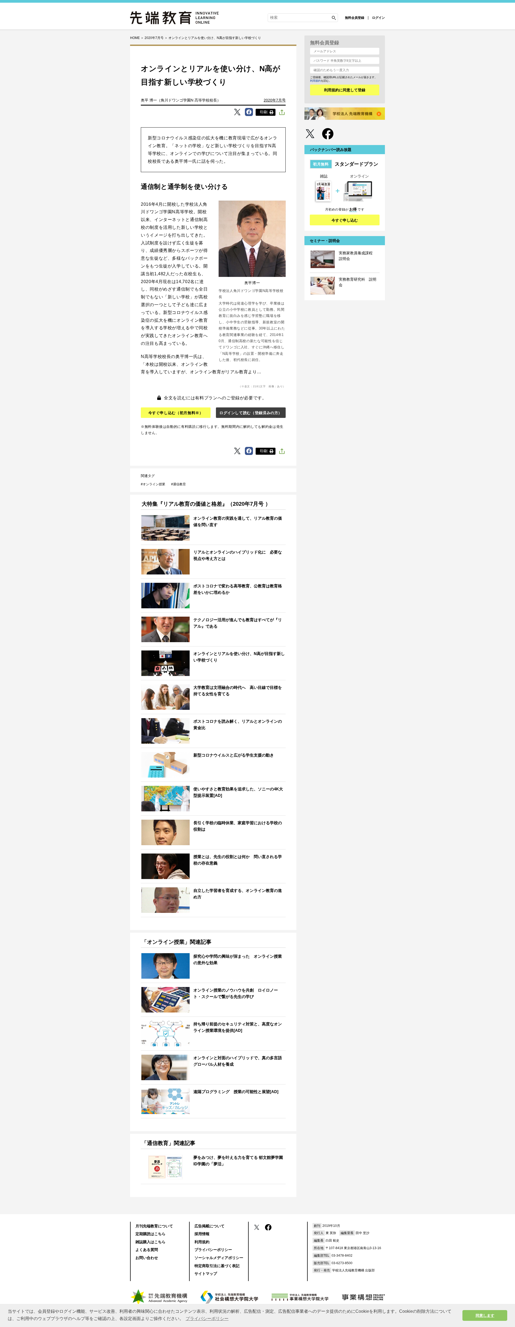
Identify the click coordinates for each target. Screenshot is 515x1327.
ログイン (378, 18)
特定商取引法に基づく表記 (217, 1266)
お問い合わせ (146, 1258)
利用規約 (315, 80)
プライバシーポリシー (213, 1250)
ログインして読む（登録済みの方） (250, 413)
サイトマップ (205, 1273)
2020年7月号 (275, 100)
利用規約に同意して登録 (344, 90)
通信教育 (179, 484)
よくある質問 (146, 1250)
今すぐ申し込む (345, 220)
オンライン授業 (154, 484)
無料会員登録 (354, 18)
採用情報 (201, 1234)
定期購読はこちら (150, 1234)
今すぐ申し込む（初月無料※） (175, 413)
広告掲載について (209, 1226)
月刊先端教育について (154, 1226)
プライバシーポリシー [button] (207, 1318)
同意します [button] (485, 1315)
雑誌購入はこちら (150, 1242)
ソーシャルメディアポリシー (218, 1258)
